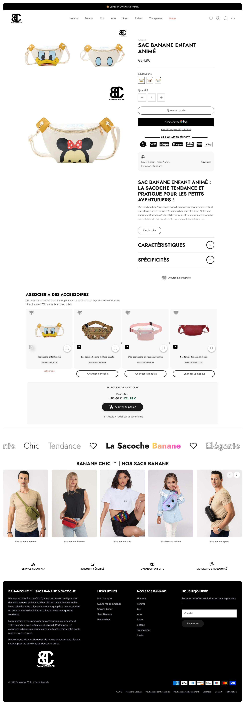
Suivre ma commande (109, 603)
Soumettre (192, 623)
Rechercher (103, 619)
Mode (172, 18)
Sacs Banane (104, 614)
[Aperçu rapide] (67, 348)
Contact (218, 691)
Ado (113, 18)
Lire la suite (149, 230)
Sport (125, 18)
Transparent (156, 18)
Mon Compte (104, 598)
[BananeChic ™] (15, 18)
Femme (89, 18)
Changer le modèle (97, 373)
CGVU (119, 691)
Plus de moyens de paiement (176, 129)
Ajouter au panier (176, 110)
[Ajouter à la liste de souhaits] (31, 313)
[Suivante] (237, 475)
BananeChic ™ (22, 682)
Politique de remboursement (186, 691)
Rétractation (231, 691)
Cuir (102, 18)
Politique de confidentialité (158, 691)
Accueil (142, 40)
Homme (74, 18)
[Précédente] (230, 475)
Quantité (143, 90)
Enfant (138, 18)
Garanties (207, 691)
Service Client (104, 609)
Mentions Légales (134, 691)
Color (145, 73)
